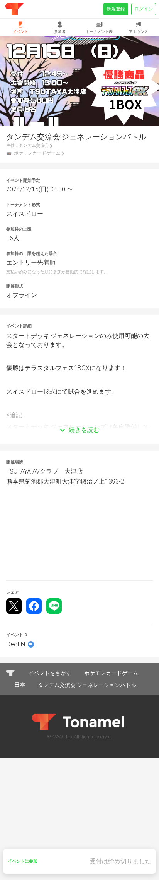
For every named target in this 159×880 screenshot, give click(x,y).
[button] (79, 418)
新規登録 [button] (116, 9)
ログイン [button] (143, 9)
